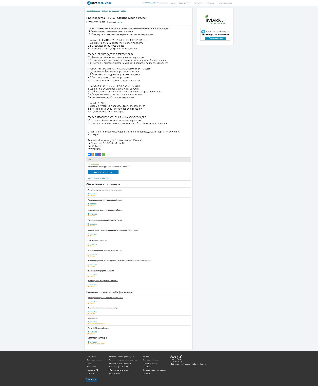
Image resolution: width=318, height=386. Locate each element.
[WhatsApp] (103, 154)
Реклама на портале (150, 363)
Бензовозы (210, 3)
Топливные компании (95, 360)
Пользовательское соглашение (154, 370)
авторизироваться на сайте (99, 178)
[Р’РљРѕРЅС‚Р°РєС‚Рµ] (89, 154)
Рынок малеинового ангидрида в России (104, 250)
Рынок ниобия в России (97, 240)
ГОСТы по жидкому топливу (119, 370)
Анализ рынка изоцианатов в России (103, 281)
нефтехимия (93, 318)
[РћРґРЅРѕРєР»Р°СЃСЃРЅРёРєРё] (92, 154)
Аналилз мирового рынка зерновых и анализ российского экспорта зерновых (120, 260)
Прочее (104, 11)
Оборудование (184, 3)
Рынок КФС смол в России (98, 328)
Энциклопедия (114, 373)
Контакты (90, 373)
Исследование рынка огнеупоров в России (105, 298)
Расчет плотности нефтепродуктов (121, 356)
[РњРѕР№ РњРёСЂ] (96, 154)
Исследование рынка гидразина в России (105, 200)
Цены (173, 3)
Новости (146, 356)
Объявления (162, 3)
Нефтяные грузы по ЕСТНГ (118, 367)
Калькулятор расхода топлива (120, 363)
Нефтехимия (114, 11)
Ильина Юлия (93, 164)
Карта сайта (147, 367)
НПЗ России (91, 367)
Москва (123, 11)
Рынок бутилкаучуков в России (101, 270)
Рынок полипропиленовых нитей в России (105, 220)
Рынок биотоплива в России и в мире (103, 308)
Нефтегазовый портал (151, 360)
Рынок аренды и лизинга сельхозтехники (105, 190)
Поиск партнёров (225, 3)
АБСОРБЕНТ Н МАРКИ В (97, 338)
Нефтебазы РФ (92, 370)
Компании (198, 3)
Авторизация (150, 3)
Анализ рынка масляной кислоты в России (105, 210)
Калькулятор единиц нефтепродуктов (123, 360)
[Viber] (99, 154)
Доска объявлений (93, 11)
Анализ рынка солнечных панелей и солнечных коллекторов (113, 230)
